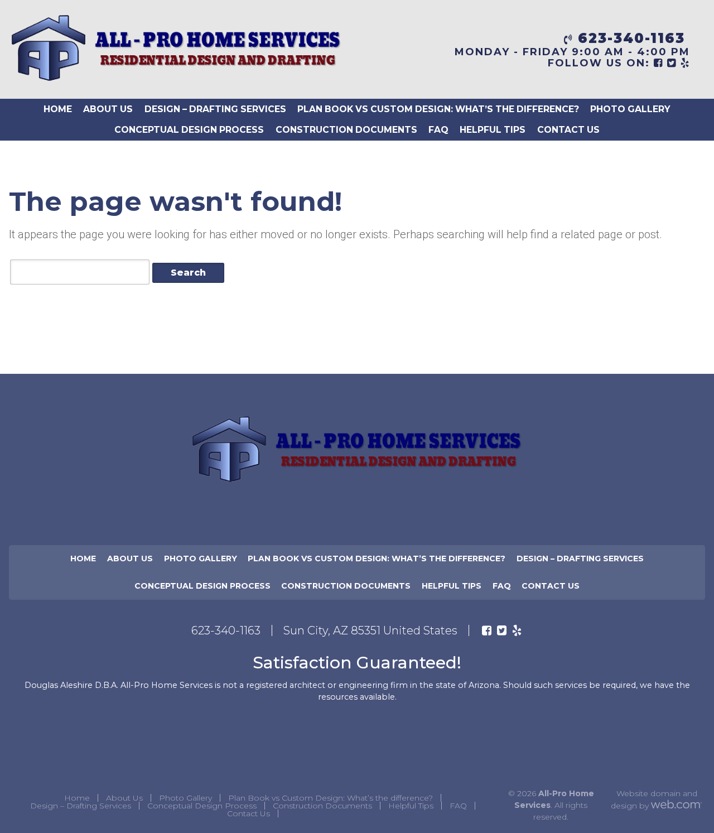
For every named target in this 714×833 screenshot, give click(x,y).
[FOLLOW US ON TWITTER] (672, 63)
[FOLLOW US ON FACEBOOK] (658, 63)
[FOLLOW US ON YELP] (685, 63)
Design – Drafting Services (215, 109)
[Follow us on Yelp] (517, 630)
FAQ (438, 129)
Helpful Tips (492, 129)
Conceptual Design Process (189, 129)
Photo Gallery (630, 109)
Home (58, 109)
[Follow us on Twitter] (501, 630)
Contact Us (568, 129)
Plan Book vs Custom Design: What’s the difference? (438, 109)
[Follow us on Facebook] (486, 630)
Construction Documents (346, 129)
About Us (108, 109)
